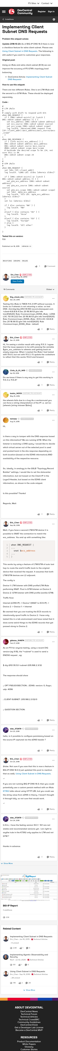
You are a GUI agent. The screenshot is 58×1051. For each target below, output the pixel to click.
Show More (8, 863)
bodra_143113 (16, 393)
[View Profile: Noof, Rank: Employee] (6, 972)
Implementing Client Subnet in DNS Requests (31, 945)
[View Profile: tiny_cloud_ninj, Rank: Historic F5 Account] (6, 298)
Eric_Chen (15, 275)
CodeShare (9, 19)
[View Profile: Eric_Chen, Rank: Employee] (5, 277)
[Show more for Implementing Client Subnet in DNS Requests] (39, 959)
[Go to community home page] (20, 11)
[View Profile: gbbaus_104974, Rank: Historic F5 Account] (6, 642)
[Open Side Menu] (4, 11)
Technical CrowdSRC (29, 1044)
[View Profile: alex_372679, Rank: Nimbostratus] (6, 730)
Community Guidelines (29, 1047)
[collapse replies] (29, 294)
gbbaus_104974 (17, 640)
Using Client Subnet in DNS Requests (19, 51)
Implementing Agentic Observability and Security (29, 971)
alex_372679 (15, 729)
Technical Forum (29, 1039)
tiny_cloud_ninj (17, 297)
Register (42, 11)
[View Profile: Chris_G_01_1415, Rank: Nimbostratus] (6, 372)
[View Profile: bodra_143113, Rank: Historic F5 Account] (6, 395)
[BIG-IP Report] (29, 888)
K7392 (6, 791)
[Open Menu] (54, 19)
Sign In (51, 11)
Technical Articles (29, 1042)
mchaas (13, 419)
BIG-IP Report (10, 906)
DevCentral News (29, 1036)
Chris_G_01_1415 (17, 370)
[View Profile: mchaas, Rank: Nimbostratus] (6, 420)
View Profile (17, 281)
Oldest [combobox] (50, 289)
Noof (12, 975)
